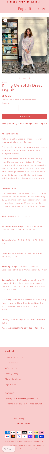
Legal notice (34, 449)
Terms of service (25, 445)
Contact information (20, 449)
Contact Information (14, 357)
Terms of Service (12, 363)
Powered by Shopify (24, 441)
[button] (4, 8)
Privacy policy (12, 445)
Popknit (14, 441)
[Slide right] (29, 78)
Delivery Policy (11, 374)
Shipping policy (39, 445)
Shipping (16, 99)
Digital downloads (13, 379)
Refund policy (11, 368)
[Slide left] (19, 78)
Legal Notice (10, 385)
